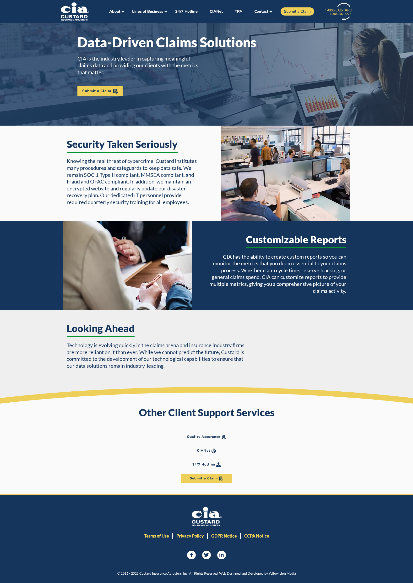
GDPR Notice (224, 536)
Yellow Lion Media (282, 573)
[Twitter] (206, 555)
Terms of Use (156, 536)
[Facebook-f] (191, 555)
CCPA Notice (256, 536)
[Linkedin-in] (221, 555)
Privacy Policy (190, 536)
